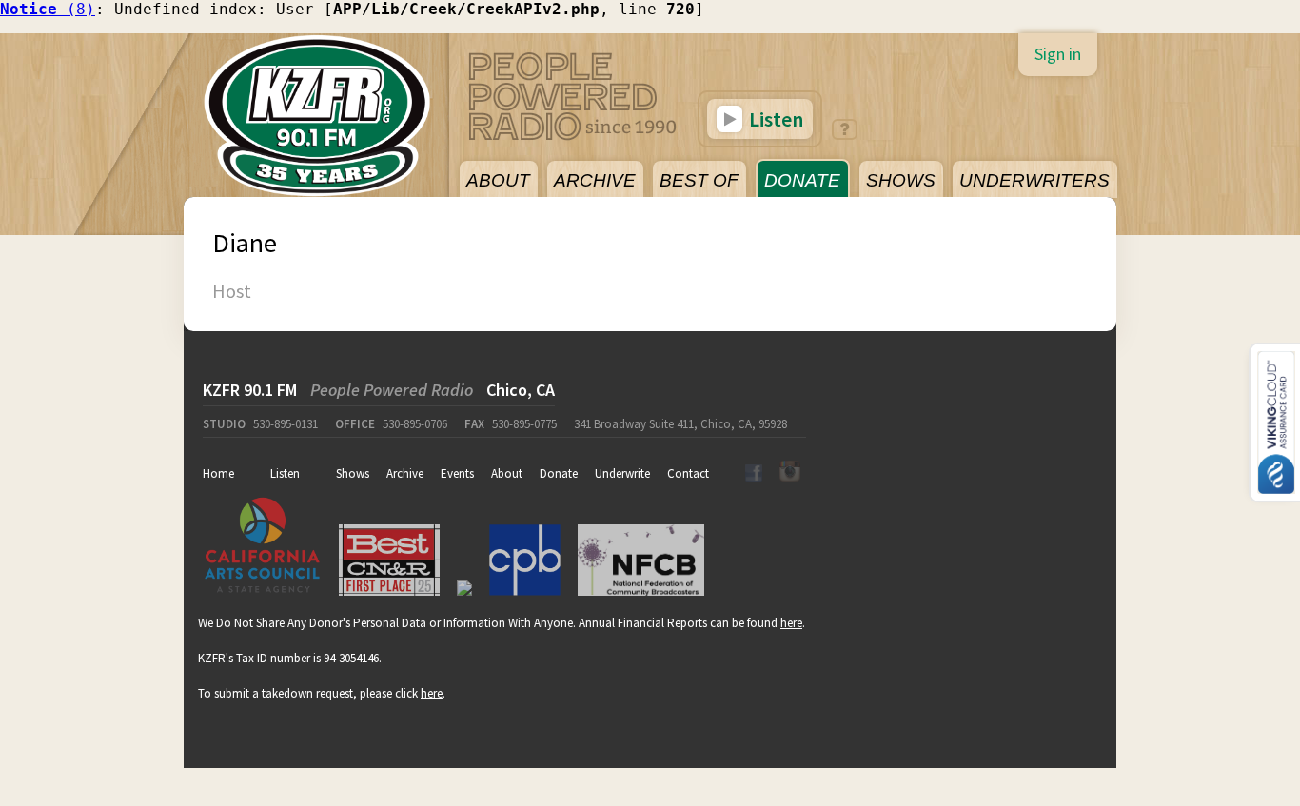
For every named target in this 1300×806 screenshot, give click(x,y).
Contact (688, 473)
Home (218, 473)
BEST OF (699, 180)
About (506, 473)
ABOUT (498, 180)
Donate (559, 473)
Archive (404, 473)
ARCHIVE (595, 180)
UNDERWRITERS (1034, 180)
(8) (47, 9)
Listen (774, 119)
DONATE (802, 180)
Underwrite (622, 473)
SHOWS (901, 180)
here (791, 623)
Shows (352, 473)
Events (457, 473)
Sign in (1057, 54)
